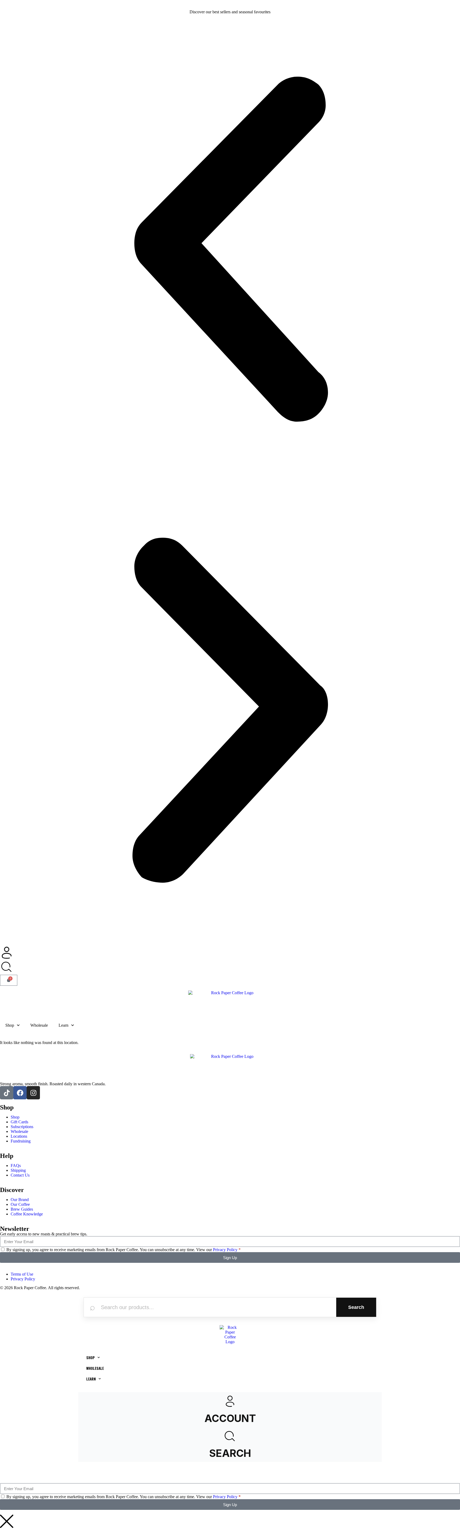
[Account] (230, 1401)
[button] (230, 249)
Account (230, 1418)
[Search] (230, 1436)
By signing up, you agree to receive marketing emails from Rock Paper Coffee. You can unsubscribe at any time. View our (123, 1249)
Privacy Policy (225, 1249)
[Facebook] (20, 1092)
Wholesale (39, 1025)
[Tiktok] (6, 1092)
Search (356, 1307)
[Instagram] (33, 1092)
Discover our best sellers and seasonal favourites (230, 12)
